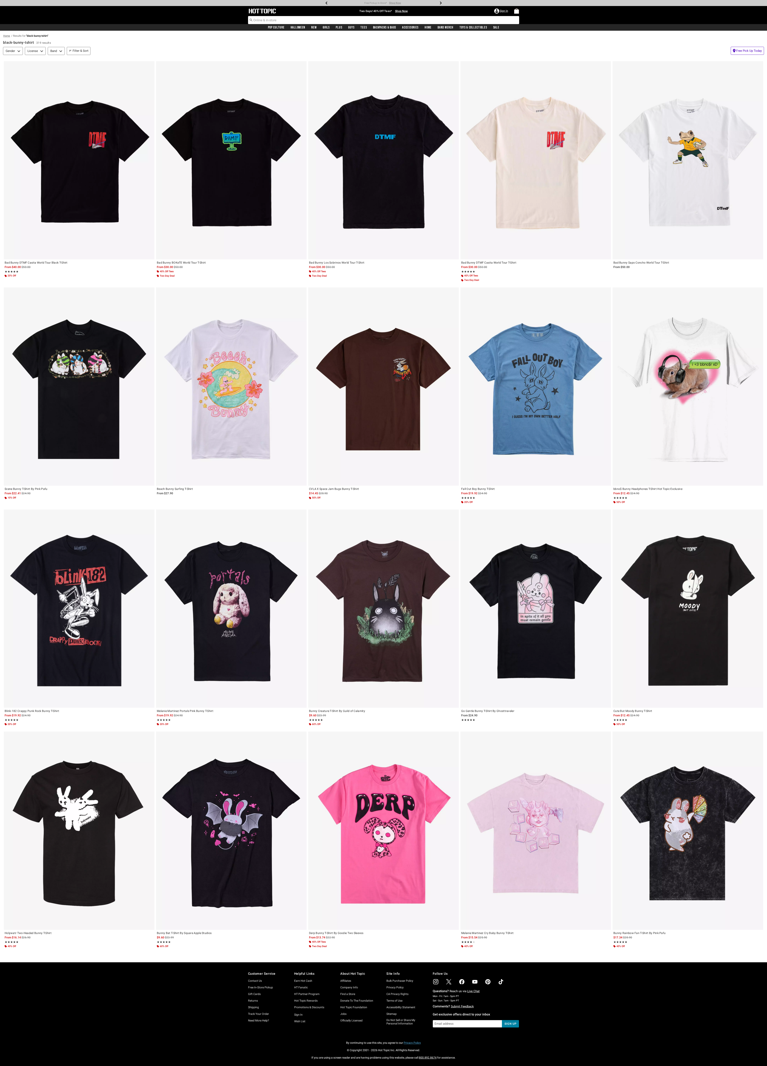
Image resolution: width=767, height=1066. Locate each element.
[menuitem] (516, 11)
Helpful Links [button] (304, 974)
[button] (501, 11)
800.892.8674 (428, 1057)
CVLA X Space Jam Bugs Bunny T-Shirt (334, 488)
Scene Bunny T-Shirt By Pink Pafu (26, 488)
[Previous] (326, 3)
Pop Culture (276, 27)
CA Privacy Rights (397, 994)
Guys (351, 27)
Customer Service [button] (262, 974)
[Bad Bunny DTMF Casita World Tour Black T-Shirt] (79, 160)
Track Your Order (258, 1013)
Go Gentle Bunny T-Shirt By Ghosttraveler (487, 711)
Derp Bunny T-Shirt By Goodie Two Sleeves (336, 933)
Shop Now (402, 2)
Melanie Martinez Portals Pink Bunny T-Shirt (185, 711)
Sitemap (391, 1013)
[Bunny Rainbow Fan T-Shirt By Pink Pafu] (688, 831)
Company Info (349, 987)
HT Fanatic (301, 987)
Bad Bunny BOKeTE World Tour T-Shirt (181, 262)
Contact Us (255, 980)
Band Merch (445, 27)
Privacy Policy (395, 987)
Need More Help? (258, 1020)
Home (428, 27)
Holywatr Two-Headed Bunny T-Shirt (28, 933)
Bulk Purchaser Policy (399, 980)
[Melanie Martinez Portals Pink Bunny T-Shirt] (231, 609)
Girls (326, 27)
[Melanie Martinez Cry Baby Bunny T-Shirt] (535, 831)
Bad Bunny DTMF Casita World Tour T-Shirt (488, 262)
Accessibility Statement (400, 1007)
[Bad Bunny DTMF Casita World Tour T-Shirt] (535, 160)
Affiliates (345, 980)
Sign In (298, 1014)
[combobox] (383, 20)
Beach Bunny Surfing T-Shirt (175, 488)
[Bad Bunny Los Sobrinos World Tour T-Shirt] (383, 160)
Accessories (410, 27)
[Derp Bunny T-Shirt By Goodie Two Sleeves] (383, 831)
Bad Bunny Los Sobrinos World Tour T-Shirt (336, 262)
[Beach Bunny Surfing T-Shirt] (231, 386)
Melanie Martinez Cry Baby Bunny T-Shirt (487, 933)
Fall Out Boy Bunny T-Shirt (478, 488)
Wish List (299, 1021)
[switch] (747, 51)
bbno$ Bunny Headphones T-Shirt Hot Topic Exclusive (647, 488)
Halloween (298, 27)
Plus (339, 27)
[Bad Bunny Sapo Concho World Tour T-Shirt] (688, 160)
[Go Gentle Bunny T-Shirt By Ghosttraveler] (535, 609)
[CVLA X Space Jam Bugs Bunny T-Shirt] (383, 386)
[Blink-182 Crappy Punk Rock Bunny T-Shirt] (79, 609)
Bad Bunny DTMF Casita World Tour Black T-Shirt (36, 262)
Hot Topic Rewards (306, 1000)
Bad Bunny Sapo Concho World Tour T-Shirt (641, 262)
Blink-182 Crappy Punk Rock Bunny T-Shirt (32, 711)
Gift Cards (254, 994)
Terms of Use (394, 1000)
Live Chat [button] (473, 991)
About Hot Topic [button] (352, 974)
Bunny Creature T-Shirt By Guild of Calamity (337, 711)
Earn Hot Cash (303, 980)
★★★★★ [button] (12, 271)
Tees (363, 27)
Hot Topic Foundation (353, 1007)
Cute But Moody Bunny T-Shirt (632, 711)
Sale (496, 27)
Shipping (253, 1007)
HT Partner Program (306, 994)
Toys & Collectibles (473, 27)
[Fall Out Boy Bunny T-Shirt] (535, 386)
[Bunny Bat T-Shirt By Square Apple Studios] (231, 831)
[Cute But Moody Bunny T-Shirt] (688, 609)
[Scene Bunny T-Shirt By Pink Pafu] (79, 386)
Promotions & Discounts (309, 1007)
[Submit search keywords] (251, 20)
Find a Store (347, 994)
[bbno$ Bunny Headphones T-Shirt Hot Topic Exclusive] (688, 386)
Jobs (343, 1013)
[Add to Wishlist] (150, 65)
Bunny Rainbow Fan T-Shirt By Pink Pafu (639, 933)
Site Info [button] (393, 974)
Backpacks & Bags (384, 27)
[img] (436, 982)
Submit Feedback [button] (462, 1006)
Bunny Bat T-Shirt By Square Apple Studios (184, 933)
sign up (510, 1023)
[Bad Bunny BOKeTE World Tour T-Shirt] (231, 160)
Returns (253, 1000)
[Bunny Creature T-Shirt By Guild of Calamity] (383, 609)
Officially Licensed (351, 1020)
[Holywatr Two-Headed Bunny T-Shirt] (79, 831)
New (313, 27)
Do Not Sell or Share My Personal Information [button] (400, 1021)
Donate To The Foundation (356, 1000)
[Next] (441, 3)
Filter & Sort (80, 51)
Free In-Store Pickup (260, 987)
